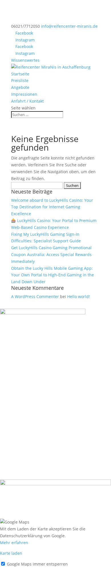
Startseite (20, 74)
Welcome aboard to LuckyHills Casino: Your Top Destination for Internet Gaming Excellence (52, 207)
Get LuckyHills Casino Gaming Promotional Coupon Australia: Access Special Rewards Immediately (51, 254)
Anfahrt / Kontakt (27, 101)
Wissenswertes (25, 60)
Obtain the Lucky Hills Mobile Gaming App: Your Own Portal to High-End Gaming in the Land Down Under (52, 275)
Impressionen (24, 94)
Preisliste (19, 80)
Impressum (11, 571)
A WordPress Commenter (35, 296)
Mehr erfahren (14, 542)
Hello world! (78, 296)
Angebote (20, 87)
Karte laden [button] (11, 553)
